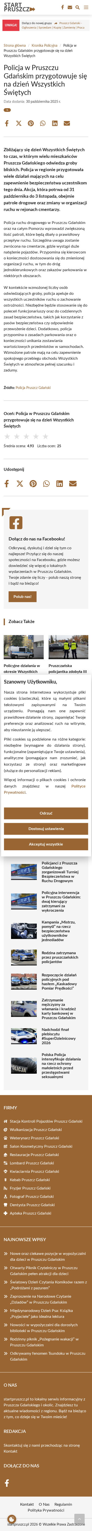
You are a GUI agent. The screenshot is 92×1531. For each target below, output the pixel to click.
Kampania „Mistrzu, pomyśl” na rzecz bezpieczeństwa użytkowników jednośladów (59, 931)
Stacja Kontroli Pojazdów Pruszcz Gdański (46, 1121)
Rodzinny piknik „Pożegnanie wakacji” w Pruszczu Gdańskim (44, 1342)
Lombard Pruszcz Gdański (32, 1163)
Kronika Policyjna (44, 45)
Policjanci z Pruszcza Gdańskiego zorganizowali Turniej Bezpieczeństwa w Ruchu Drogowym (60, 872)
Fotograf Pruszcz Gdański (32, 1197)
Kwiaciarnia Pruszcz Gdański (34, 1172)
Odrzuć (46, 813)
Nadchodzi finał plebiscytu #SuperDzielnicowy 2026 (59, 1036)
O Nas (44, 1504)
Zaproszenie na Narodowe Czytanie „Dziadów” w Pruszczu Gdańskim (40, 1299)
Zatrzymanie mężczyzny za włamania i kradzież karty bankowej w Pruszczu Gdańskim (59, 1009)
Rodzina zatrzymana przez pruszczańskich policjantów (60, 957)
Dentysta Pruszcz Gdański (32, 1205)
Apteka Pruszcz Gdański (30, 1213)
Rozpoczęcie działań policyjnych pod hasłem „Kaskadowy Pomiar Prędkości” (59, 981)
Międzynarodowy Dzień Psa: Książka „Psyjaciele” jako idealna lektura (41, 1314)
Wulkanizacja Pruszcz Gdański (36, 1130)
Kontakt (10, 1451)
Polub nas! (22, 597)
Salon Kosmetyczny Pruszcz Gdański (41, 1146)
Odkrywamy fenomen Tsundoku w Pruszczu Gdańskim (47, 1356)
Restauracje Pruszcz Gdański (34, 1155)
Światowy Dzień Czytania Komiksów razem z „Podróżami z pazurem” (48, 1285)
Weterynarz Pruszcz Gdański (34, 1138)
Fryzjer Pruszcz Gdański (30, 1188)
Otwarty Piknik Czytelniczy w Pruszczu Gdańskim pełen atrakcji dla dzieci (44, 1271)
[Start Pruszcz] (18, 7)
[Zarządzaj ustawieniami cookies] (11, 1519)
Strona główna (15, 45)
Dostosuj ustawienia (46, 829)
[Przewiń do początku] (79, 1519)
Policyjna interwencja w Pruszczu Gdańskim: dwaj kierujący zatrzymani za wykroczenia (61, 901)
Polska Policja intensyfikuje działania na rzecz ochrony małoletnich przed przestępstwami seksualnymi (61, 1066)
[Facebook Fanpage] (62, 7)
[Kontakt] (69, 7)
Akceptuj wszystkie (46, 844)
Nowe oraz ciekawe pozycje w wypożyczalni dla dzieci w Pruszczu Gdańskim (48, 1257)
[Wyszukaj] (77, 8)
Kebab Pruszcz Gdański (30, 1180)
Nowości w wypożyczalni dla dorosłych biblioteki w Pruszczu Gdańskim (44, 1328)
